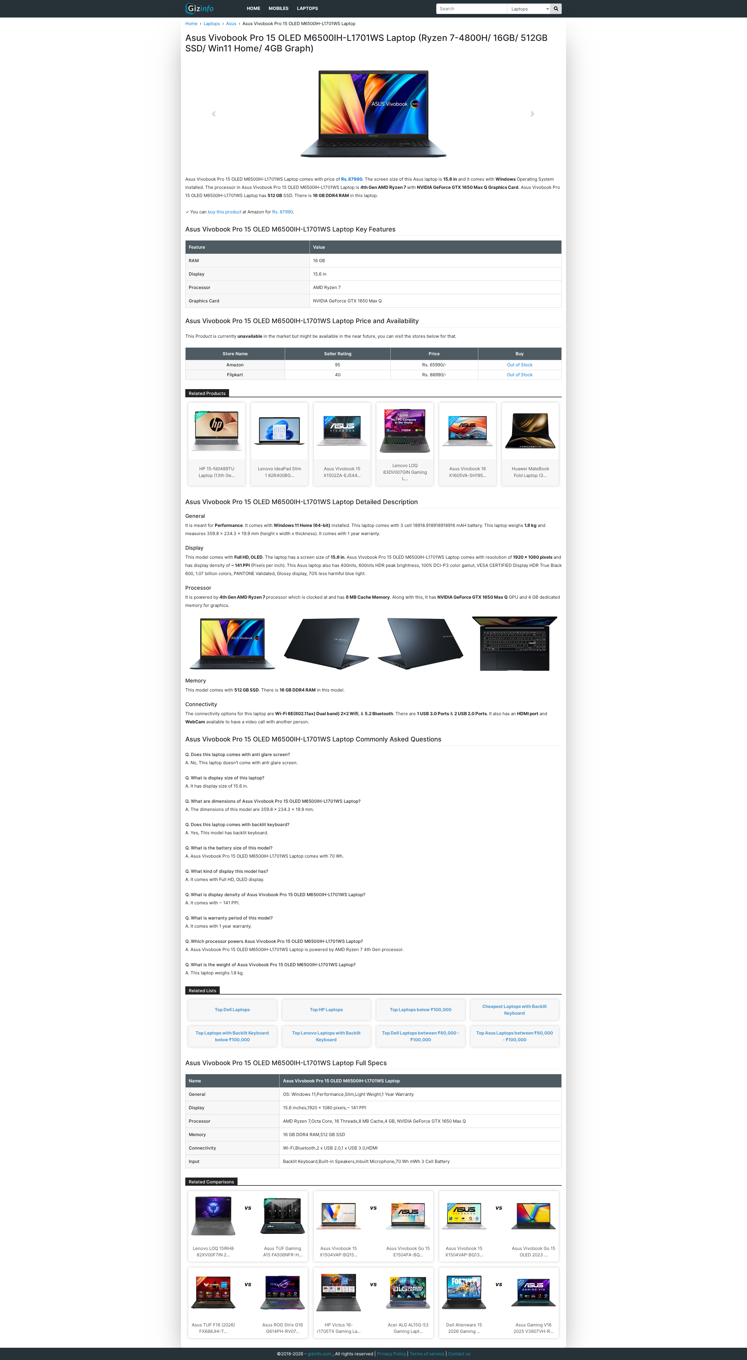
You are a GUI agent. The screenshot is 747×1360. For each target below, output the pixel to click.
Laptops (307, 8)
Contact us (459, 1353)
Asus (231, 23)
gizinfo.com (319, 1353)
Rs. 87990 (282, 212)
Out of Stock (520, 365)
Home (253, 8)
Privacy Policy (391, 1353)
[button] (213, 113)
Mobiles (279, 8)
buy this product (224, 212)
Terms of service (427, 1353)
